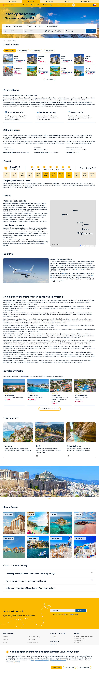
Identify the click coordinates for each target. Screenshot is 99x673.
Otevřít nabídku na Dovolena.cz (49, 409)
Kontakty (6, 636)
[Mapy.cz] (55, 244)
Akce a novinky (35, 5)
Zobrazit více (49, 79)
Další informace (62, 5)
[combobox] (13, 31)
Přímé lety (41, 26)
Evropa (9, 40)
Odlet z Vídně (36, 50)
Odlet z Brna (49, 50)
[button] (73, 5)
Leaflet (82, 245)
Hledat (91, 31)
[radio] (7, 26)
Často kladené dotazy (33, 636)
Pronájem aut (31, 639)
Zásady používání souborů (58, 660)
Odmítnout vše (69, 667)
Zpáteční (8, 26)
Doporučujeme (9, 50)
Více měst (28, 26)
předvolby (17, 662)
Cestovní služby (47, 5)
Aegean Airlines (79, 269)
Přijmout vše (56, 667)
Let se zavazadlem (52, 26)
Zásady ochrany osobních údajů (40, 660)
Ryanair (64, 273)
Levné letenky (24, 5)
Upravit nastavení (84, 667)
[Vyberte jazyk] (94, 5)
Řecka (24, 376)
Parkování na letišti (32, 643)
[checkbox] (36, 26)
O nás (5, 643)
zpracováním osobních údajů (69, 614)
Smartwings (60, 265)
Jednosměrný (18, 26)
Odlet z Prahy (23, 50)
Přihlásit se (80, 610)
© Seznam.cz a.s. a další (90, 245)
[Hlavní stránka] (9, 5)
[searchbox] (13, 31)
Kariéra (5, 639)
